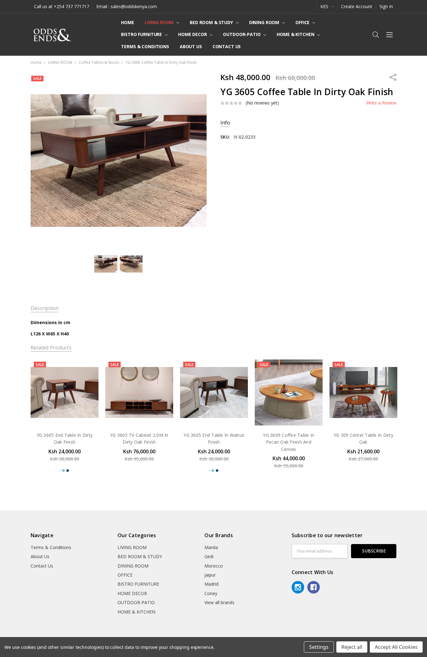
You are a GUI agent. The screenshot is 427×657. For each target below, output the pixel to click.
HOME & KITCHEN (296, 34)
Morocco (213, 566)
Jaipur (210, 575)
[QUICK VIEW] (87, 370)
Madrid (211, 584)
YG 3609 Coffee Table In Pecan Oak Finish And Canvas (288, 442)
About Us (191, 46)
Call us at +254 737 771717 (61, 6)
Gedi (209, 556)
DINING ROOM (264, 22)
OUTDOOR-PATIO (242, 34)
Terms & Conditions (145, 46)
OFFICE (303, 22)
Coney (210, 593)
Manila (211, 547)
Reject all (351, 647)
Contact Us (227, 46)
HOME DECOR (193, 34)
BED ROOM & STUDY (212, 22)
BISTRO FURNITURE (142, 34)
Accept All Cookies (396, 647)
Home (127, 22)
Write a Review (381, 102)
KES (324, 6)
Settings (319, 647)
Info (225, 123)
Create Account (356, 6)
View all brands (219, 602)
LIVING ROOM (160, 22)
